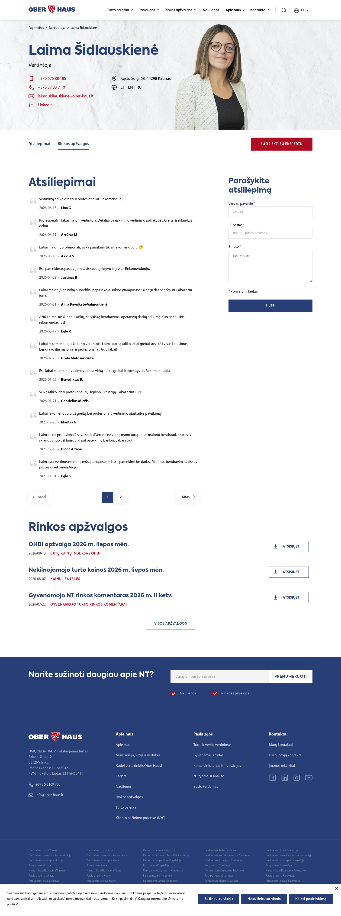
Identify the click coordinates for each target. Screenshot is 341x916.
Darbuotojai (57, 28)
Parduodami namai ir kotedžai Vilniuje (50, 855)
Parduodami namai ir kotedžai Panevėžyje (289, 855)
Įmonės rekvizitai (282, 766)
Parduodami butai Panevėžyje (282, 850)
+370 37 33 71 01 (52, 88)
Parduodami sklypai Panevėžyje (283, 881)
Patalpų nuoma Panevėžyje (280, 875)
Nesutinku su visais (264, 899)
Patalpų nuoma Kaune (99, 875)
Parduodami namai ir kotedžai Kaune (107, 855)
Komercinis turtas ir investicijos (217, 766)
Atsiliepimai (39, 144)
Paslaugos (146, 10)
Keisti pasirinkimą (311, 899)
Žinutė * (234, 247)
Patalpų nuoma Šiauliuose (219, 875)
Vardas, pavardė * (241, 204)
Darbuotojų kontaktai (285, 755)
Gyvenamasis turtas (208, 755)
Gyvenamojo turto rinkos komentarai (88, 604)
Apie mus (233, 10)
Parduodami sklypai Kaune (101, 881)
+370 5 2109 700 (47, 785)
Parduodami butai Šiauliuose (221, 850)
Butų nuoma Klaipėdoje (156, 865)
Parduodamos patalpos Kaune (103, 860)
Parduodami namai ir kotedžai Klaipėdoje (166, 855)
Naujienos (211, 10)
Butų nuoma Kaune (97, 865)
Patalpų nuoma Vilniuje (41, 875)
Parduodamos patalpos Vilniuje (46, 860)
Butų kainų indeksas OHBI (75, 553)
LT (303, 10)
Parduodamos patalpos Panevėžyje (285, 860)
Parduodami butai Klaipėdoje (159, 850)
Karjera (121, 776)
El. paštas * (236, 225)
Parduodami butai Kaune (100, 850)
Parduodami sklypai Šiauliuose (221, 881)
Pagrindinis (36, 28)
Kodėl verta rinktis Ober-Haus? (139, 766)
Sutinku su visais (219, 899)
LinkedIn (45, 105)
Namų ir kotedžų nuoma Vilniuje (47, 870)
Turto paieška (118, 10)
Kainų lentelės (65, 579)
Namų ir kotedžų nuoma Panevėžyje (286, 870)
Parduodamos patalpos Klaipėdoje (162, 860)
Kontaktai (258, 10)
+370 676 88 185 (52, 79)
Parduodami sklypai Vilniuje (44, 881)
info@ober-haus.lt (49, 795)
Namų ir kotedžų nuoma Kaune (104, 870)
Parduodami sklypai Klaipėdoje (160, 881)
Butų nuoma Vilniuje (40, 865)
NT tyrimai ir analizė (208, 776)
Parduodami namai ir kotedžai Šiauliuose (227, 855)
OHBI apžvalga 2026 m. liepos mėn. (79, 544)
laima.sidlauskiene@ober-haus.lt (65, 96)
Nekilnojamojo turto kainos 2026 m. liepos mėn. (96, 570)
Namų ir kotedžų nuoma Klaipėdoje (163, 870)
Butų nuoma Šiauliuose (217, 865)
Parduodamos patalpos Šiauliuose (223, 860)
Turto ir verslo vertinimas (212, 745)
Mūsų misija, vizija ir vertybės (138, 755)
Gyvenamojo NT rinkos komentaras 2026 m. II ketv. (100, 595)
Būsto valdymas (205, 787)
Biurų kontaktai (281, 745)
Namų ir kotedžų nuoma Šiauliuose (224, 870)
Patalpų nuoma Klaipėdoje (158, 875)
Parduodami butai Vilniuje (43, 850)
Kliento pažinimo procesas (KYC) (140, 818)
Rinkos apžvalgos (178, 10)
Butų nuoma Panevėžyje (279, 865)
